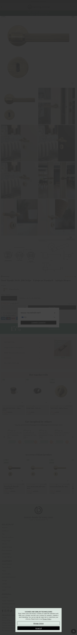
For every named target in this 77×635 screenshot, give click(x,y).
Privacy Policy (47, 619)
